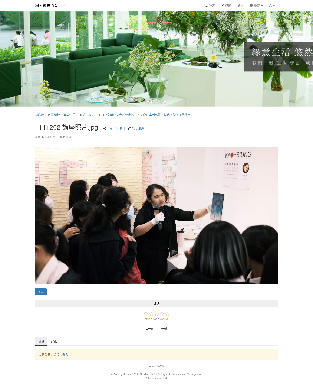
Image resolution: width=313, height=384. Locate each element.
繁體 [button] (257, 5)
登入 (65, 354)
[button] (272, 5)
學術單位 (70, 115)
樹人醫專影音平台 (50, 5)
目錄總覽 (54, 115)
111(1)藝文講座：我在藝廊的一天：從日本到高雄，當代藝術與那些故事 (143, 115)
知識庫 (39, 115)
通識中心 (85, 115)
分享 (110, 128)
